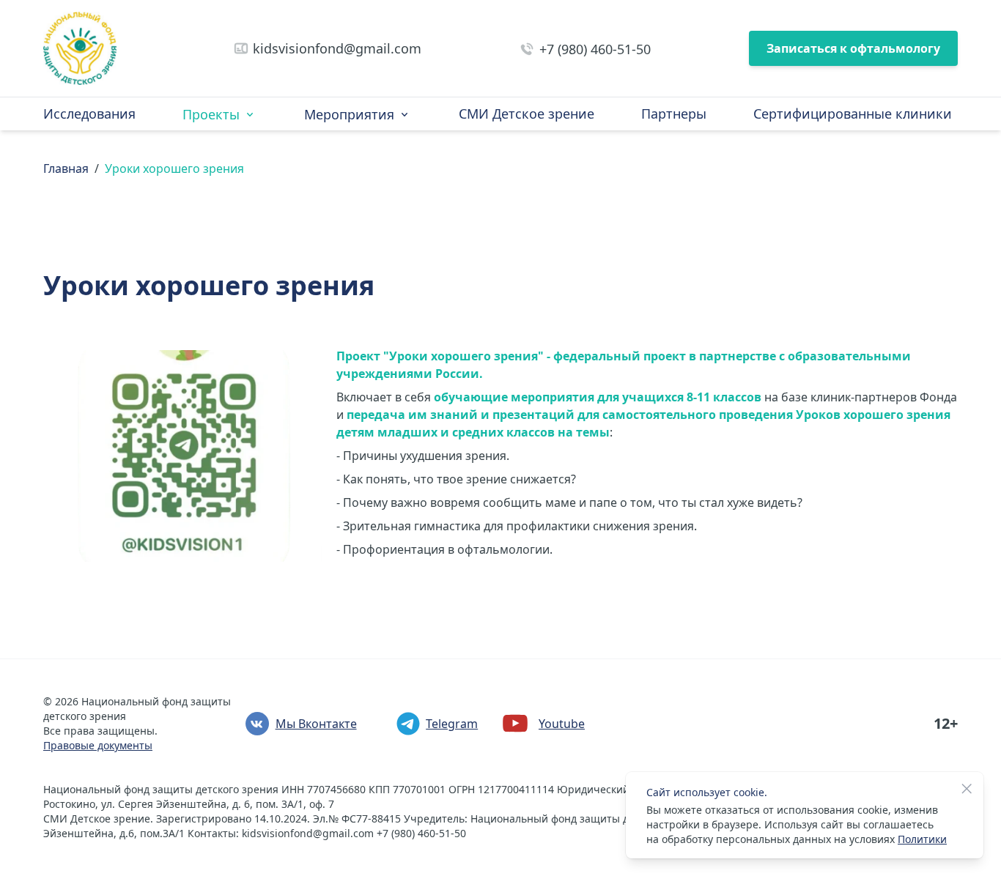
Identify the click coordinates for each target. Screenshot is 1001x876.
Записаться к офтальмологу (853, 48)
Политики (922, 839)
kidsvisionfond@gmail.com (337, 48)
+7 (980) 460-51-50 (595, 49)
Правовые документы (97, 745)
